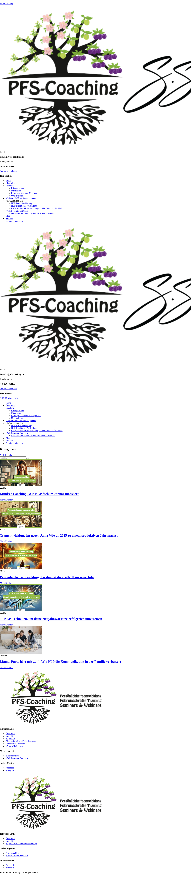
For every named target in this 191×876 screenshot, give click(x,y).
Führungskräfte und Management (26, 193)
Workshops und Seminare (17, 211)
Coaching (10, 185)
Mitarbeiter (16, 191)
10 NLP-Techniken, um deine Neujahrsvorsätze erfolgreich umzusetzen (51, 619)
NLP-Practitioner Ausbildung (24, 206)
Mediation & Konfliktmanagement (21, 198)
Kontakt (9, 218)
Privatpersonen (17, 188)
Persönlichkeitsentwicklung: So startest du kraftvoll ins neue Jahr (47, 577)
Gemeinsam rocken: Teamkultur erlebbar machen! (33, 213)
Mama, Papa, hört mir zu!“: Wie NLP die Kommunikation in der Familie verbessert (60, 661)
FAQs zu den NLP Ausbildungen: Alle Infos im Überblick (37, 208)
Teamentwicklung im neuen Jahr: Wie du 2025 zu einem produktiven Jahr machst (59, 535)
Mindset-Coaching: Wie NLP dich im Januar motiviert (39, 494)
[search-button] (27, 458)
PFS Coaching (6, 3)
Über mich (10, 183)
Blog (8, 216)
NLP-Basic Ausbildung (21, 203)
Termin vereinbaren (8, 171)
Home (8, 180)
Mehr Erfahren (6, 500)
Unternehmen (17, 196)
